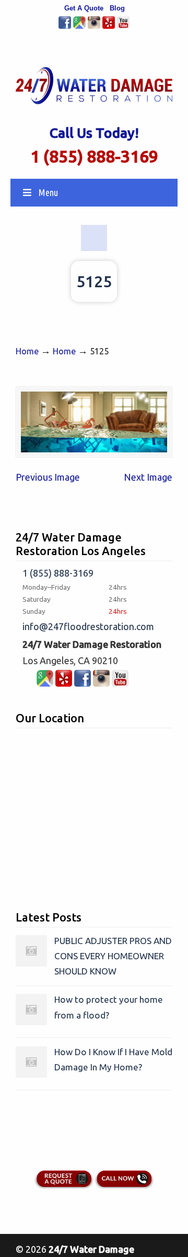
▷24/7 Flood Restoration (94, 81)
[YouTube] (123, 26)
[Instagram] (94, 26)
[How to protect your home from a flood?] (31, 1022)
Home (27, 351)
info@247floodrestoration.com (88, 626)
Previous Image (48, 477)
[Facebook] (64, 26)
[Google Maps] (45, 683)
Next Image (148, 477)
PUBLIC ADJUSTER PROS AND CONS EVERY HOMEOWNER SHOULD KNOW (113, 956)
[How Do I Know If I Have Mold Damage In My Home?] (31, 1074)
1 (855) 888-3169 (94, 156)
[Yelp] (108, 26)
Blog (117, 8)
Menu (48, 192)
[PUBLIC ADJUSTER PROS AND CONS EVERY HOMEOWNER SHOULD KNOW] (31, 963)
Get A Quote (83, 8)
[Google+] (79, 26)
